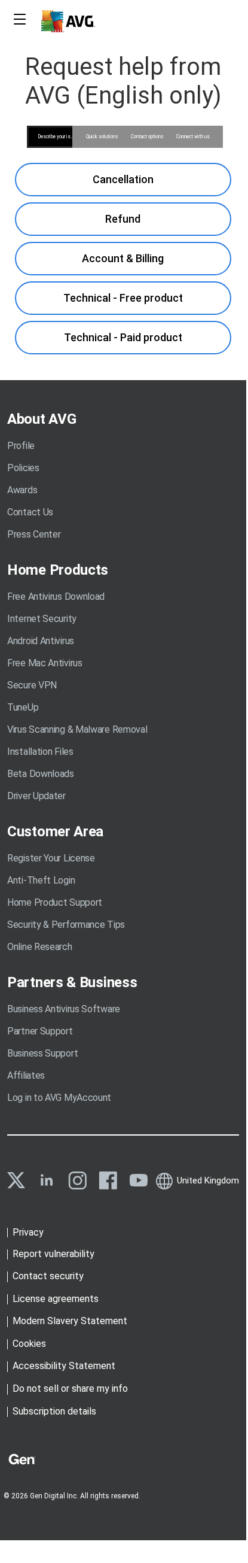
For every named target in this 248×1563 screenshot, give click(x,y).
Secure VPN (32, 685)
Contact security (48, 1276)
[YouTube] (138, 1180)
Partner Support (40, 1031)
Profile (21, 445)
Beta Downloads (40, 773)
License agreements (56, 1298)
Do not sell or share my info (70, 1388)
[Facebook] (108, 1180)
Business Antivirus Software (63, 1009)
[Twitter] (16, 1180)
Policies (23, 468)
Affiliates (26, 1075)
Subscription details (54, 1411)
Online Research (39, 946)
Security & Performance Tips (66, 924)
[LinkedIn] (46, 1180)
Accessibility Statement (64, 1365)
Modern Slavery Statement (70, 1321)
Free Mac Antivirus (44, 663)
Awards (22, 490)
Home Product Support (54, 902)
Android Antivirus (40, 641)
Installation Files (40, 751)
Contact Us (30, 512)
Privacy (28, 1232)
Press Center (33, 534)
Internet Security (41, 618)
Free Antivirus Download (56, 596)
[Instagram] (77, 1180)
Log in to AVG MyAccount (59, 1097)
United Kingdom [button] (208, 1180)
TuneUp (22, 707)
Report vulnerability (53, 1253)
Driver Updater (36, 796)
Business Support (42, 1053)
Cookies (29, 1343)
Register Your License (51, 858)
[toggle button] (18, 20)
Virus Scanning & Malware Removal (77, 729)
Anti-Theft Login (41, 880)
